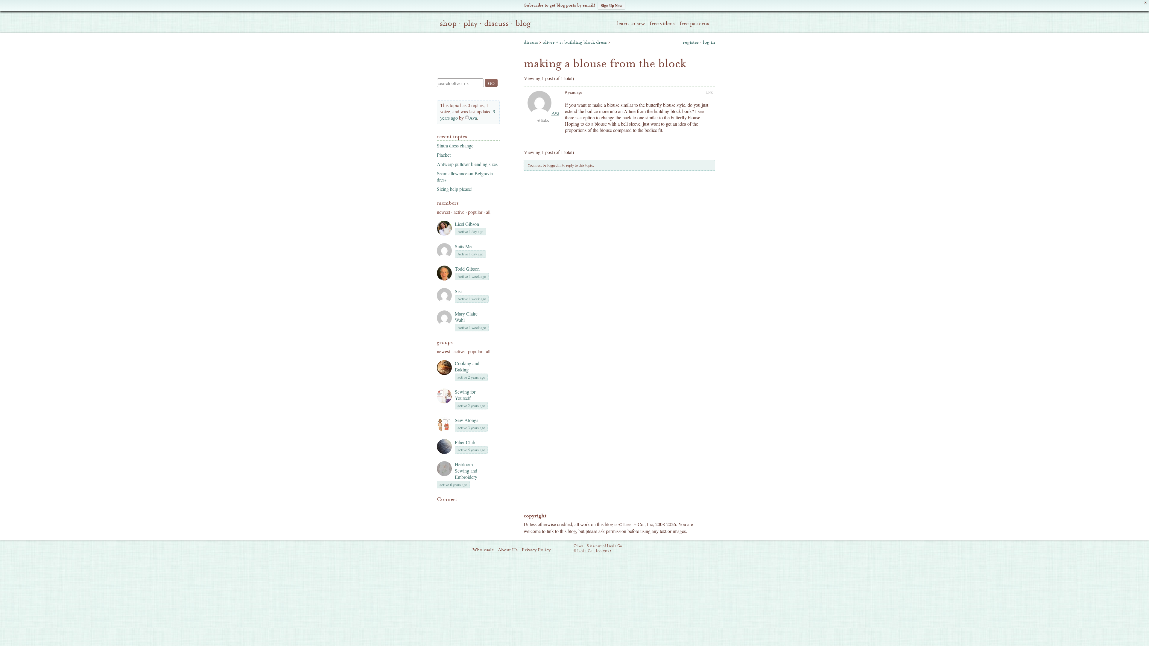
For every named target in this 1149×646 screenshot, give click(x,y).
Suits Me (463, 246)
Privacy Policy (536, 550)
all (488, 212)
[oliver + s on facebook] (460, 508)
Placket (444, 155)
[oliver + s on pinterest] (440, 508)
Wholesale (483, 550)
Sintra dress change (455, 145)
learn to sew (631, 23)
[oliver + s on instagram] (481, 508)
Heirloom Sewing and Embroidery (466, 470)
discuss (496, 23)
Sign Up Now (611, 5)
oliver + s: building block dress (574, 42)
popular (475, 212)
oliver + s (467, 51)
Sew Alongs (466, 420)
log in (709, 42)
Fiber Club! (466, 442)
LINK (709, 92)
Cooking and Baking (467, 366)
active (459, 212)
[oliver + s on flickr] (450, 508)
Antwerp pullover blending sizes (467, 164)
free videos (662, 23)
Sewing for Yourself (465, 394)
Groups (445, 342)
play (470, 23)
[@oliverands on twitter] (471, 508)
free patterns (694, 23)
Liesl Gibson (467, 224)
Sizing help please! (454, 189)
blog (523, 23)
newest (443, 212)
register (691, 42)
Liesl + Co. (565, 548)
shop (448, 23)
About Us (508, 550)
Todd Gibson (467, 269)
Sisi (458, 291)
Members (448, 202)
